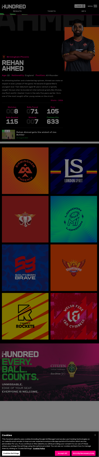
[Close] (95, 435)
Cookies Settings (11, 453)
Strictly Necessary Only (83, 453)
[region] (49, 444)
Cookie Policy (39, 448)
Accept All (62, 453)
